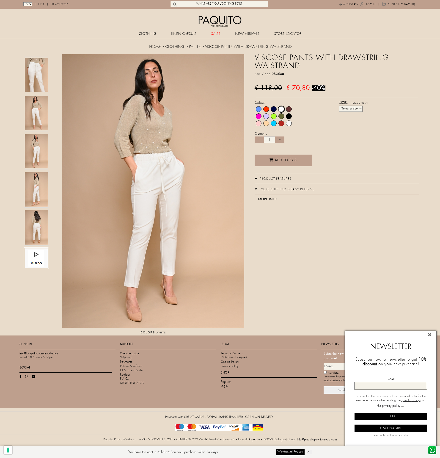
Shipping (126, 357)
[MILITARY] (281, 116)
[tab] (337, 178)
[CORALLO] (281, 123)
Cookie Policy (230, 361)
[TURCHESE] (274, 123)
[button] (273, 178)
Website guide (129, 353)
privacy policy (391, 405)
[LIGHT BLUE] (258, 109)
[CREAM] (289, 123)
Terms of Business (232, 353)
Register (125, 374)
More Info (268, 199)
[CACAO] (289, 109)
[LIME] (274, 116)
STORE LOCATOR (288, 34)
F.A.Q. (124, 378)
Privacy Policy (229, 366)
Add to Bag (285, 160)
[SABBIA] (266, 123)
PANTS (195, 47)
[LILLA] (266, 116)
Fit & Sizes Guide (131, 370)
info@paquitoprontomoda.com (317, 439)
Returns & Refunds (131, 366)
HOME (155, 47)
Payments (126, 361)
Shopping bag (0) (401, 4)
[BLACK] (289, 116)
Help (41, 4)
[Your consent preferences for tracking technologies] (8, 450)
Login (371, 4)
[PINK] (258, 123)
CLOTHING (148, 34)
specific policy (331, 380)
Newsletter (59, 4)
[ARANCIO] (266, 109)
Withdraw (350, 4)
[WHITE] (281, 109)
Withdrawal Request (234, 357)
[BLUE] (274, 109)
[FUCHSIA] (258, 116)
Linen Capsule (183, 34)
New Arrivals (247, 34)
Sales (215, 34)
